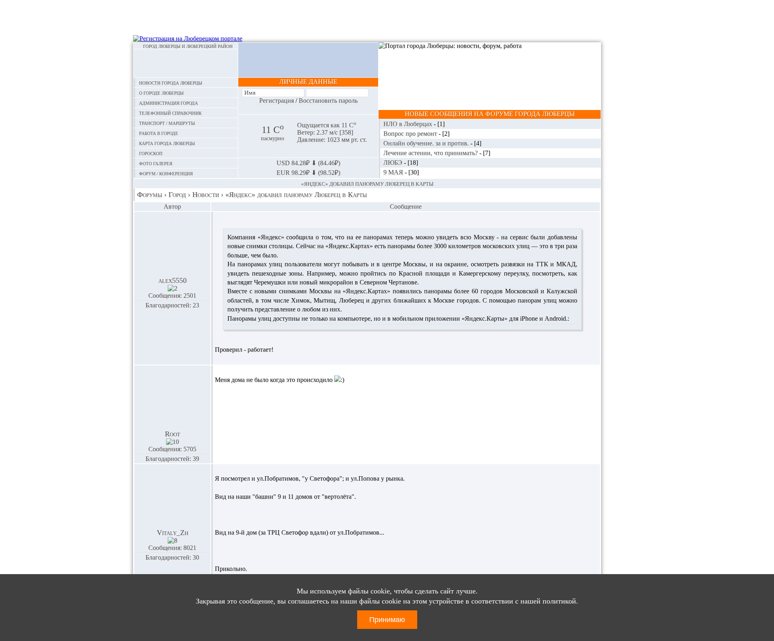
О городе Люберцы (161, 92)
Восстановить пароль (328, 100)
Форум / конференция (166, 173)
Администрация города (168, 102)
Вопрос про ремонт (411, 133)
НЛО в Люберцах (408, 123)
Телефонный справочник (170, 112)
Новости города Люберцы (170, 82)
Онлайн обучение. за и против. (426, 143)
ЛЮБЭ (393, 162)
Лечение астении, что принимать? (431, 152)
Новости (205, 195)
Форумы (149, 195)
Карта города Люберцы (167, 142)
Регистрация (276, 100)
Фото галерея (155, 163)
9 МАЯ (394, 172)
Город (177, 195)
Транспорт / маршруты (167, 122)
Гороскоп (150, 152)
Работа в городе (158, 132)
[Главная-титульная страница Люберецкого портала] (185, 63)
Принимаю (387, 620)
